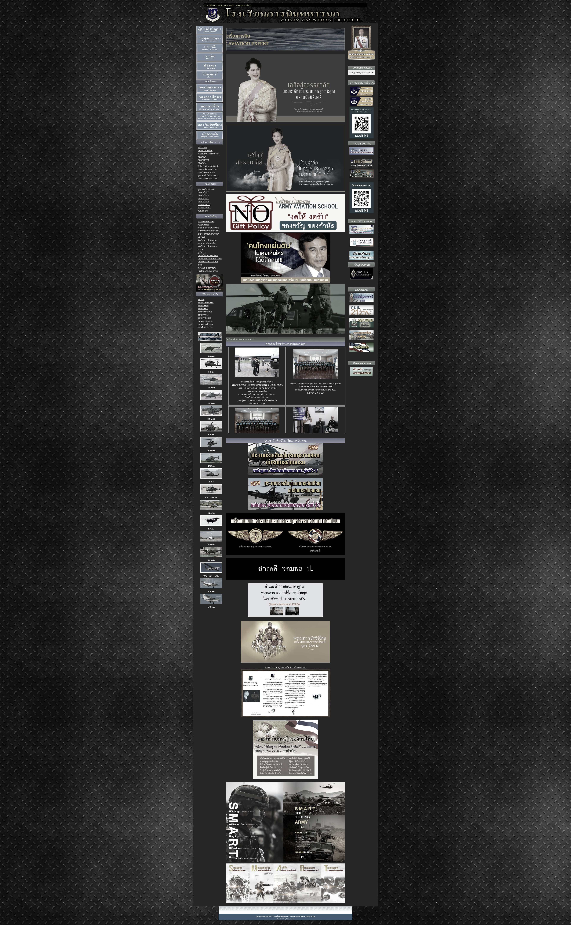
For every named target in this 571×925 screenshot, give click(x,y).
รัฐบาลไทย (202, 148)
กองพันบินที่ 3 (203, 198)
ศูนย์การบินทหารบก (206, 189)
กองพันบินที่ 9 (203, 201)
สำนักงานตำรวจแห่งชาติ (208, 166)
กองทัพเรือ (202, 163)
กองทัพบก (202, 157)
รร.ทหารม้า (203, 309)
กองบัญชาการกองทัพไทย (208, 154)
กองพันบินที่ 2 (203, 195)
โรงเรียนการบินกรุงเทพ (207, 240)
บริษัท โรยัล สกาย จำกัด (208, 255)
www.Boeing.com (205, 327)
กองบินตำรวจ (203, 225)
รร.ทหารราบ (203, 306)
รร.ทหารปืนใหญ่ (205, 312)
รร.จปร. (201, 299)
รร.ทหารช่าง (203, 315)
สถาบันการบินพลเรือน (207, 243)
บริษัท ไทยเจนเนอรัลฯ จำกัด (210, 259)
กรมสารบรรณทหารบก (207, 178)
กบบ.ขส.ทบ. (203, 211)
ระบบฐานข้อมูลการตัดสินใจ (361, 72)
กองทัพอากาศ (203, 160)
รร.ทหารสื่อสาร (204, 318)
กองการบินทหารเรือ (206, 222)
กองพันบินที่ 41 (204, 208)
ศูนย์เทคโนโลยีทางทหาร (208, 175)
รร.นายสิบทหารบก (206, 303)
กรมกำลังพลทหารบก (206, 172)
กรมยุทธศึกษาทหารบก (207, 169)
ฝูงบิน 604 (202, 252)
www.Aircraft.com (205, 324)
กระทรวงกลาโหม (205, 151)
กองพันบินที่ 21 (204, 204)
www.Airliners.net (205, 321)
